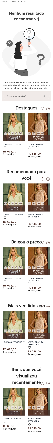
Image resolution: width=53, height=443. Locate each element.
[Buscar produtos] (43, 96)
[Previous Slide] (42, 109)
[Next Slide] (48, 109)
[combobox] (26, 96)
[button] (5, 133)
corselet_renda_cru (17, 1)
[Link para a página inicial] (5, 1)
